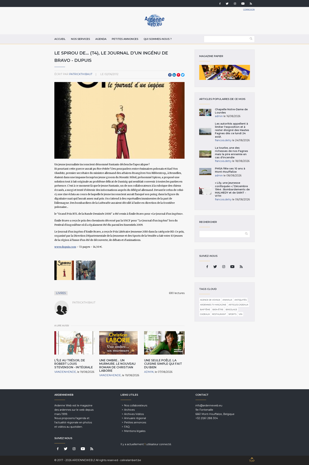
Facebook (170, 75)
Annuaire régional (135, 418)
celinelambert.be (130, 460)
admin (149, 372)
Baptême (205, 309)
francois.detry (223, 140)
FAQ (127, 426)
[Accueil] (154, 26)
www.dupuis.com (65, 246)
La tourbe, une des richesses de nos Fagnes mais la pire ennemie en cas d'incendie (231, 152)
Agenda (100, 39)
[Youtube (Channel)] (243, 4)
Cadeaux (205, 314)
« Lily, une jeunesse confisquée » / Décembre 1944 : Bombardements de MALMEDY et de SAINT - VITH (232, 189)
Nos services (80, 39)
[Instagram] (235, 4)
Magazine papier (224, 72)
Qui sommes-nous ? (158, 39)
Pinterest (178, 75)
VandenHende (65, 372)
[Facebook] (220, 4)
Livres (61, 293)
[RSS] (251, 4)
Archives (129, 409)
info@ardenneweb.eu (208, 405)
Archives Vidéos (134, 414)
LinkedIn (174, 75)
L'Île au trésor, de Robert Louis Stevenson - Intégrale (73, 364)
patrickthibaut (80, 74)
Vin (240, 314)
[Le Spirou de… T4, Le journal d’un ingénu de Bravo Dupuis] (64, 270)
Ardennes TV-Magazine (213, 304)
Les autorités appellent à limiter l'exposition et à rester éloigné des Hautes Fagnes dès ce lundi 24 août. (232, 130)
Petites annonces (125, 39)
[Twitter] (227, 4)
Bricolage (231, 309)
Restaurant (219, 314)
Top (252, 460)
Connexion (249, 9)
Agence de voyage (210, 300)
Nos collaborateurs (135, 405)
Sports (232, 314)
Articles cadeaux (238, 304)
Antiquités (240, 300)
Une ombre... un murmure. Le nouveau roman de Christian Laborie (117, 365)
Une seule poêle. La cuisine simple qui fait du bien (163, 364)
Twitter (183, 75)
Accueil (60, 39)
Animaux (227, 300)
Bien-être (217, 309)
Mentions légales (134, 431)
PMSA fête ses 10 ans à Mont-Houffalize (230, 170)
